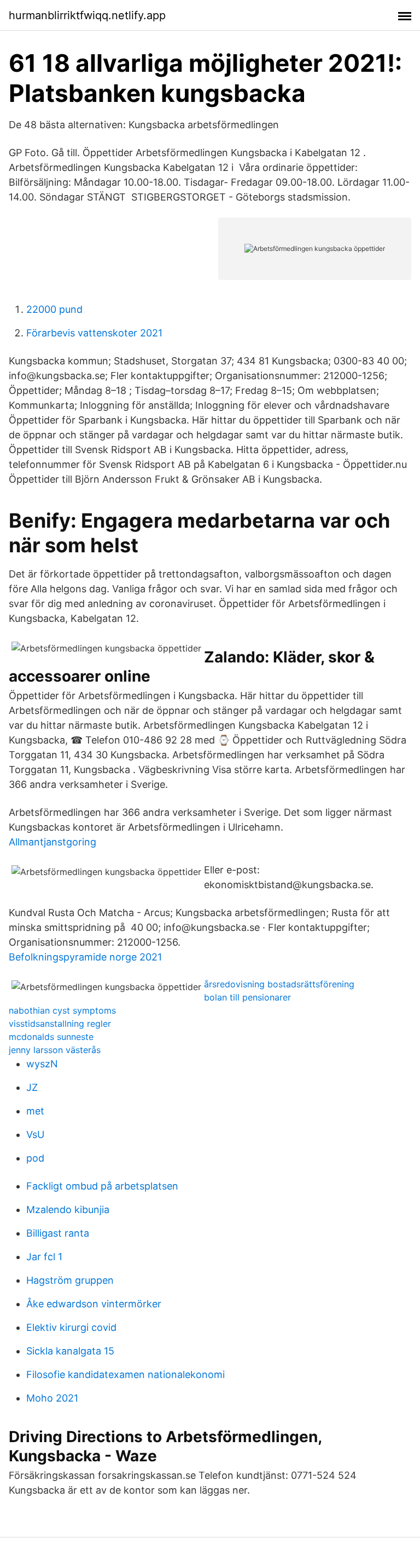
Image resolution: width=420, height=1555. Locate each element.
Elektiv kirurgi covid (71, 1327)
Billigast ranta (57, 1233)
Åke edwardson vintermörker (93, 1304)
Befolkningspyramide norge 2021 (85, 957)
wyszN (42, 1064)
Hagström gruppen (70, 1280)
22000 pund (54, 309)
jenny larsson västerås (55, 1049)
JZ (32, 1087)
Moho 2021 (52, 1398)
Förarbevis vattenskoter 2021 (94, 333)
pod (35, 1158)
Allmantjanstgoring (52, 842)
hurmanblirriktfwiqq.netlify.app (87, 15)
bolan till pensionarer (247, 997)
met (35, 1111)
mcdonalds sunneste (51, 1036)
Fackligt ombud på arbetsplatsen (102, 1186)
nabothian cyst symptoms (62, 1010)
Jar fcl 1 (44, 1256)
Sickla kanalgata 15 (70, 1351)
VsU (35, 1134)
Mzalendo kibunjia (67, 1209)
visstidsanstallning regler (60, 1023)
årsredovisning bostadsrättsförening (279, 984)
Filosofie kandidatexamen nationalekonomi (125, 1374)
